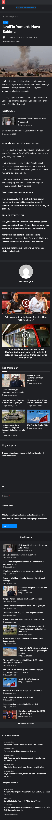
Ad (4, 486)
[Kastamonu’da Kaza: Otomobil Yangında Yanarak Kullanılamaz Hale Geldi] (13, 416)
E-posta (6, 496)
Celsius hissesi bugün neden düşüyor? (19, 555)
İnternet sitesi (7, 505)
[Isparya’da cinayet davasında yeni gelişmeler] (13, 380)
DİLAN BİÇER (10, 37)
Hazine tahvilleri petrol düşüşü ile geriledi (20, 704)
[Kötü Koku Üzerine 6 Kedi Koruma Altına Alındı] (9, 121)
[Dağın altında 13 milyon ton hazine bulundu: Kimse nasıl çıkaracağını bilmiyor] (10, 651)
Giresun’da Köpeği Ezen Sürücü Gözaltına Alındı (23, 619)
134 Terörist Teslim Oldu (37, 425)
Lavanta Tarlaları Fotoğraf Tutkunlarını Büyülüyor (24, 606)
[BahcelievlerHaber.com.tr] (26, 7)
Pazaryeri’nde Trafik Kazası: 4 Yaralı (18, 697)
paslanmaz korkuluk (26, 723)
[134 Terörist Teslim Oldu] (38, 416)
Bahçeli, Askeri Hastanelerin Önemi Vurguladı (35, 377)
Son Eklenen (26, 537)
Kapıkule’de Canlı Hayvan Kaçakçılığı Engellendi (23, 612)
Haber (15, 17)
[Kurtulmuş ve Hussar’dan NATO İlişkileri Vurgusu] (10, 714)
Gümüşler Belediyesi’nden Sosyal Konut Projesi (22, 131)
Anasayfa (8, 17)
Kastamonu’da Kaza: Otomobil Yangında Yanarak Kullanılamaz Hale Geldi (32, 629)
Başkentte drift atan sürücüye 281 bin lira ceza (22, 690)
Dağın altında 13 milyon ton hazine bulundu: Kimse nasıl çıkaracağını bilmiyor (33, 650)
